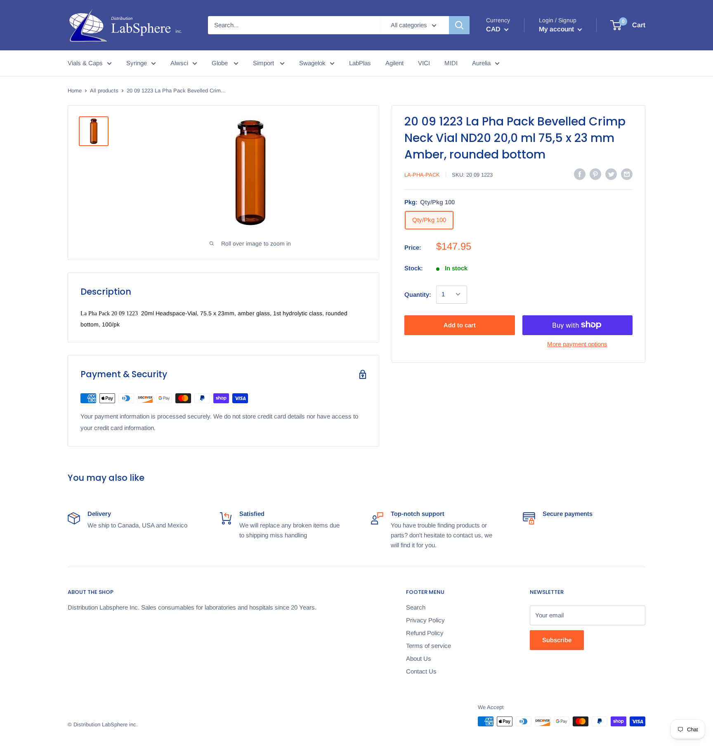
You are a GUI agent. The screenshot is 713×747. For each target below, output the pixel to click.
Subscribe (556, 639)
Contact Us (421, 671)
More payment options (577, 343)
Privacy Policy (425, 620)
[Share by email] (627, 174)
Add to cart (460, 324)
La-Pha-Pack (422, 175)
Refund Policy (425, 632)
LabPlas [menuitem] (360, 62)
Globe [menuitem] (220, 62)
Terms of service (428, 645)
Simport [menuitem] (264, 62)
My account (557, 29)
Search (415, 607)
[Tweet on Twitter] (611, 174)
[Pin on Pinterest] (595, 174)
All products (104, 90)
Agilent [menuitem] (394, 62)
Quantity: (417, 294)
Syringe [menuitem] (136, 62)
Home (75, 90)
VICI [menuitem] (424, 62)
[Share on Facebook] (580, 174)
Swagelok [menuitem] (312, 62)
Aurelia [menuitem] (481, 62)
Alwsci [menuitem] (179, 62)
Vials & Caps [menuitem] (85, 62)
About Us (418, 658)
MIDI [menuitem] (451, 62)
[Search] (459, 25)
